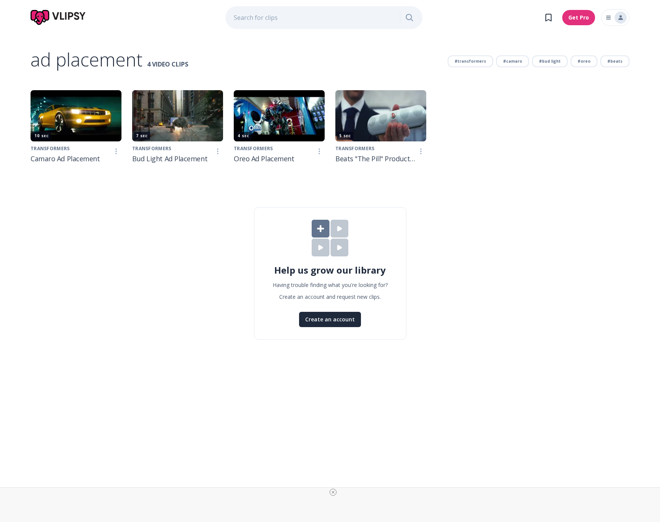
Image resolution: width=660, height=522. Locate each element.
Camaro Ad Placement (65, 158)
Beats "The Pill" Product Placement (375, 158)
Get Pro (578, 17)
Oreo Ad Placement (264, 158)
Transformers (50, 148)
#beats (615, 61)
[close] (333, 492)
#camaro (512, 61)
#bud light (550, 61)
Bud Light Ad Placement (169, 158)
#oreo (584, 61)
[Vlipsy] (58, 17)
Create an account (330, 319)
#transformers (470, 61)
